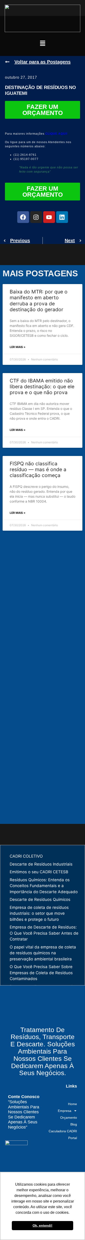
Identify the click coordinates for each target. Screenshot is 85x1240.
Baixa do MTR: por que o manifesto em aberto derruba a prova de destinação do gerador (39, 300)
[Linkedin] (62, 217)
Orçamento (68, 1117)
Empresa (64, 1111)
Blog (73, 1124)
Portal (72, 1138)
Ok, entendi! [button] (42, 1225)
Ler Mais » (18, 347)
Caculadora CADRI (63, 1131)
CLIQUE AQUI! (56, 133)
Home (72, 1104)
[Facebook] (23, 217)
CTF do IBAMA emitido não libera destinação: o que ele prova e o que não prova (42, 386)
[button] (42, 44)
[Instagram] (36, 217)
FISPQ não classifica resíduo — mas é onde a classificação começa (38, 469)
